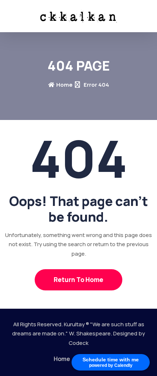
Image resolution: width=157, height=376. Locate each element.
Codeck (78, 343)
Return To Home (78, 279)
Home (64, 85)
